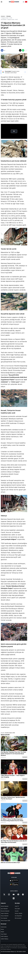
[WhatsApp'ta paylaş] (23, 50)
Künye (2, 929)
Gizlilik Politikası (4, 938)
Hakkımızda (3, 927)
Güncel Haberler (4, 906)
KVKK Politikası (4, 936)
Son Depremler (18, 915)
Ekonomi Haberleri (5, 911)
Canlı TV (17, 906)
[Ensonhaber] (14, 2)
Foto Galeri (17, 908)
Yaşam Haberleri (4, 913)
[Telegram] (23, 894)
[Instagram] (9, 894)
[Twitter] (4, 894)
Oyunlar (17, 911)
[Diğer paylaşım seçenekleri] (26, 50)
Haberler (3, 16)
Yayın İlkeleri (4, 934)
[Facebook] (18, 894)
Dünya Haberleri (4, 915)
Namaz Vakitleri (18, 913)
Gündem (8, 16)
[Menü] (1, 1)
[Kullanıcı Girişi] (23, 1)
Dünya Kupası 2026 (5, 920)
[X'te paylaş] (20, 50)
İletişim (2, 931)
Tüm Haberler (4, 918)
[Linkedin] (13, 898)
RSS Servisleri (18, 918)
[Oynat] (14, 60)
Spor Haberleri (4, 908)
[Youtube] (13, 894)
